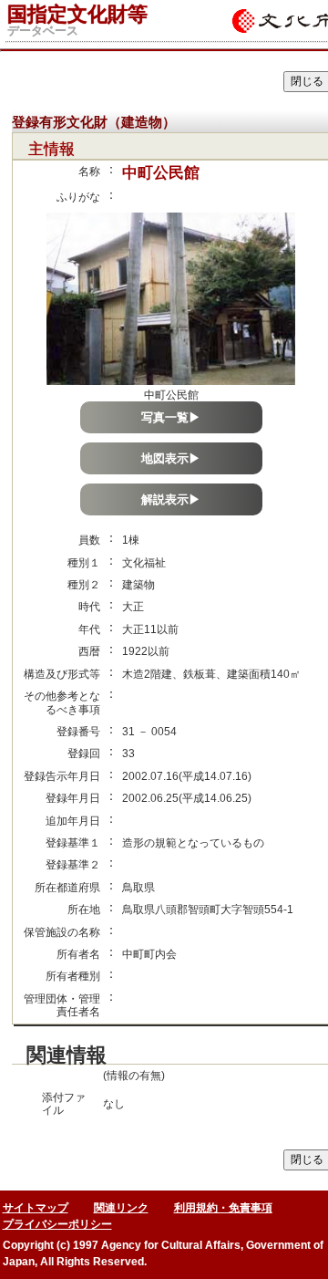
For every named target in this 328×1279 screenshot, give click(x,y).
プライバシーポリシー (57, 1224)
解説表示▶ (170, 499)
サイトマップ (35, 1207)
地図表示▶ (170, 458)
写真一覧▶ (170, 417)
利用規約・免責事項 (223, 1207)
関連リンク (121, 1207)
